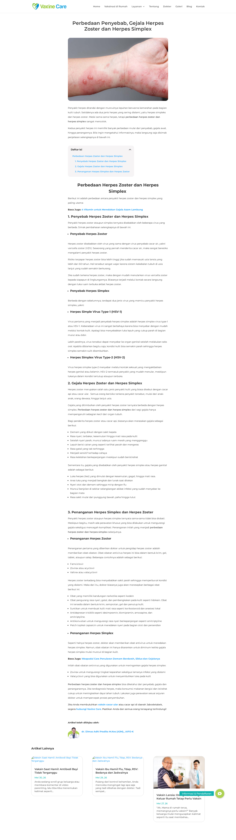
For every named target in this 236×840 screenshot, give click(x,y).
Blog (189, 6)
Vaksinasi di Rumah (115, 6)
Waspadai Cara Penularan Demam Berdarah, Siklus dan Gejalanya (121, 658)
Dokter (167, 6)
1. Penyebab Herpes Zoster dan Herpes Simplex (100, 161)
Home (96, 6)
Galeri (178, 6)
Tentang (154, 6)
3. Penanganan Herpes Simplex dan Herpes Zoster (102, 171)
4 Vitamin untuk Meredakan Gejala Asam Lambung (112, 209)
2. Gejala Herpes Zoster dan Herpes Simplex (98, 166)
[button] (219, 793)
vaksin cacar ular (108, 704)
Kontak (200, 6)
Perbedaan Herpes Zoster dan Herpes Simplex (97, 156)
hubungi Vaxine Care (88, 709)
